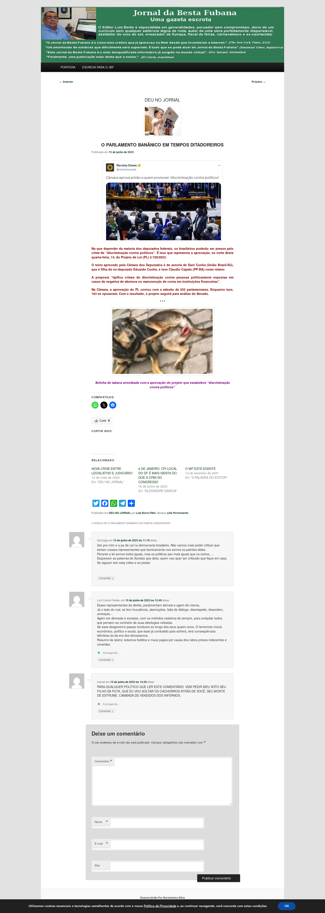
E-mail (101, 843)
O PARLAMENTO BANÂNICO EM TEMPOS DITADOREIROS (162, 144)
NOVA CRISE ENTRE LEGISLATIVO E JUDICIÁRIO (112, 470)
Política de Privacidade (160, 906)
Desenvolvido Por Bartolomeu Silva (162, 898)
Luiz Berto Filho (146, 513)
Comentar (106, 578)
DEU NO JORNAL (120, 513)
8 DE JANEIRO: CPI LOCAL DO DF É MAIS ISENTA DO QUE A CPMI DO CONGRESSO (157, 475)
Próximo (259, 82)
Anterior (66, 82)
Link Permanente (177, 513)
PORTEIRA (68, 67)
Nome (101, 821)
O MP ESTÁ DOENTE (200, 468)
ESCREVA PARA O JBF (98, 67)
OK (287, 906)
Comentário (103, 761)
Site (97, 865)
